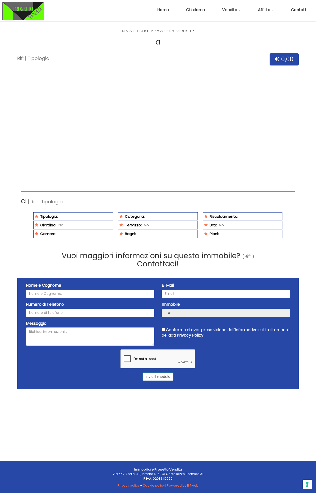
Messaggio (36, 323)
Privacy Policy (190, 335)
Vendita (230, 10)
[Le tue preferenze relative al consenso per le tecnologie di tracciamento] (307, 484)
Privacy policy (128, 485)
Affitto (264, 10)
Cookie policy (154, 485)
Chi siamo (195, 10)
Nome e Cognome (43, 285)
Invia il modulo (158, 376)
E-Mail (168, 285)
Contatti (299, 10)
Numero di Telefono (45, 304)
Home (163, 10)
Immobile (171, 304)
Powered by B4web (182, 485)
